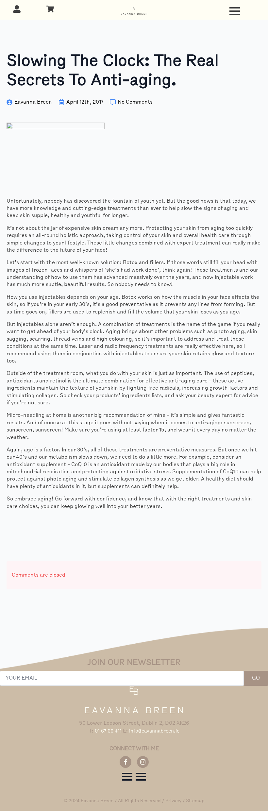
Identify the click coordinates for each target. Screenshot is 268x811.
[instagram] (143, 762)
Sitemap (195, 801)
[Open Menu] (234, 11)
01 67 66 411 (108, 731)
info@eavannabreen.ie (154, 731)
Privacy (173, 801)
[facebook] (125, 762)
